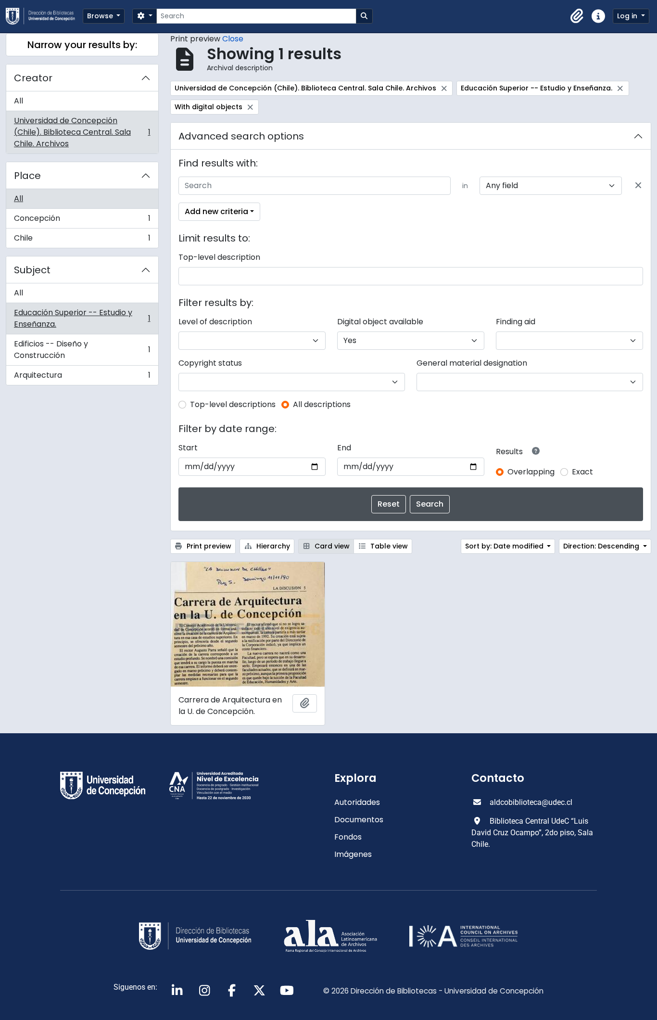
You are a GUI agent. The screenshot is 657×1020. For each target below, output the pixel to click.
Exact (582, 471)
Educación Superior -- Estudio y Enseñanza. (82, 318)
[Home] (44, 16)
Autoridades (357, 802)
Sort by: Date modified (505, 546)
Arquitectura (82, 377)
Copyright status (210, 363)
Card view (331, 546)
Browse (101, 16)
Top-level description (219, 257)
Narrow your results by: (82, 44)
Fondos (348, 836)
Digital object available (380, 321)
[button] (577, 16)
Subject (32, 270)
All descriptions (322, 404)
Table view (388, 546)
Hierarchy (272, 546)
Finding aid (515, 321)
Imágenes (353, 854)
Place (27, 175)
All (18, 100)
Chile (82, 240)
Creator (33, 78)
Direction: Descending (602, 546)
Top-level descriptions (233, 404)
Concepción (82, 221)
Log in (628, 16)
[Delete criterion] (638, 185)
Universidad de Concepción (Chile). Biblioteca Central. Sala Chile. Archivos (82, 132)
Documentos (358, 819)
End (344, 447)
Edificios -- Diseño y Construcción (82, 349)
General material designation (472, 363)
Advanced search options (241, 136)
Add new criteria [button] (216, 211)
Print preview (208, 546)
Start (188, 447)
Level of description (215, 321)
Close (232, 38)
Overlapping (531, 471)
